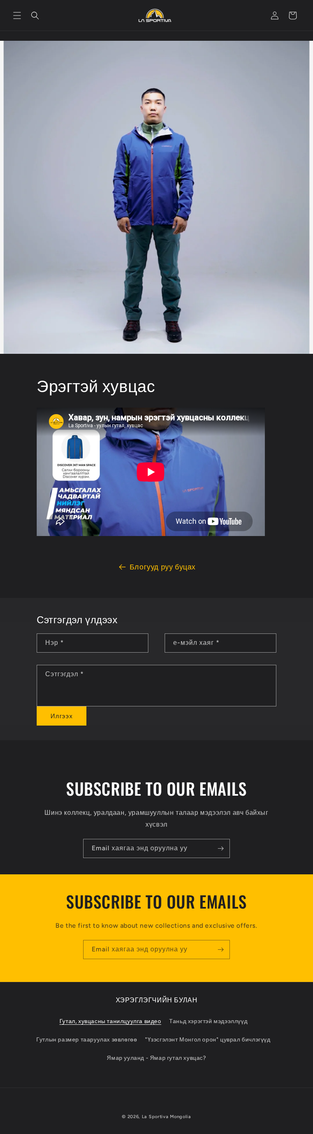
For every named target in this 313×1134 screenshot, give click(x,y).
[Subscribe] (220, 848)
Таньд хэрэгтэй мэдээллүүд (208, 1021)
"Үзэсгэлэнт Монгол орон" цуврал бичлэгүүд (208, 1039)
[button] (17, 15)
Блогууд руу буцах (163, 567)
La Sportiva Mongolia (166, 1116)
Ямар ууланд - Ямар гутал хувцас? (156, 1058)
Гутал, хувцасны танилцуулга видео (110, 1021)
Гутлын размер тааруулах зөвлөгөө (86, 1039)
